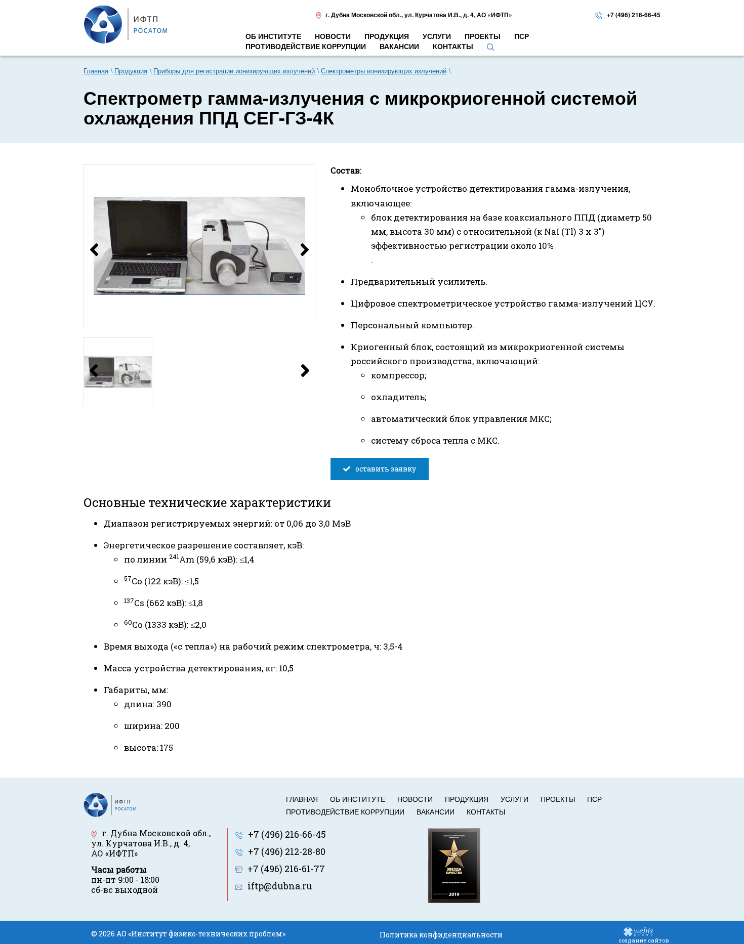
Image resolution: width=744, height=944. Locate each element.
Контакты (486, 811)
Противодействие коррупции (345, 811)
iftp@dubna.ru (279, 886)
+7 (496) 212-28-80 (286, 851)
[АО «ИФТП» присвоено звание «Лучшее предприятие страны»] (454, 865)
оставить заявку (385, 469)
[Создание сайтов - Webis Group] (638, 931)
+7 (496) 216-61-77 (286, 869)
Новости (415, 799)
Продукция (466, 799)
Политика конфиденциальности (441, 934)
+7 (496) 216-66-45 (633, 14)
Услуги (514, 799)
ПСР (594, 799)
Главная (302, 799)
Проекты (558, 799)
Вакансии (435, 811)
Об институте (357, 799)
